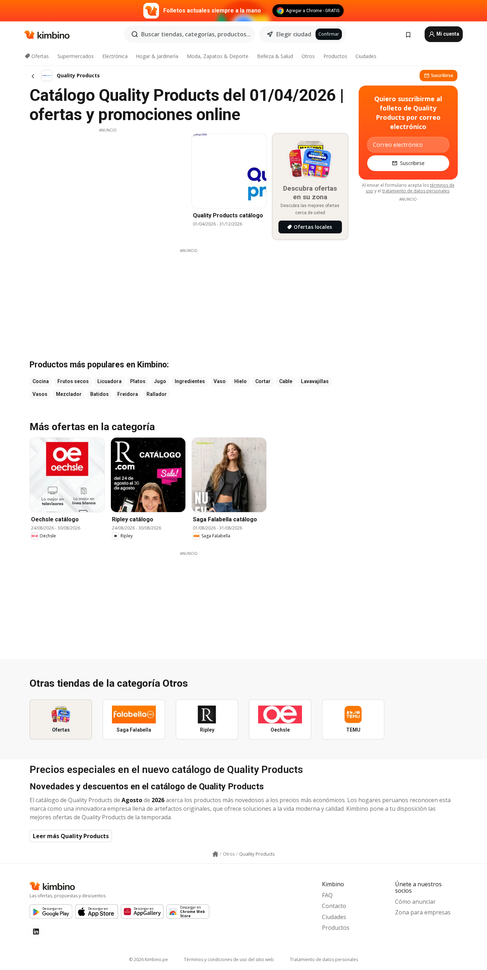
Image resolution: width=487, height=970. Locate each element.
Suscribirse (442, 75)
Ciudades (365, 56)
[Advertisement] (107, 183)
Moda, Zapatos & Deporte (217, 56)
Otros (308, 56)
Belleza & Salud (275, 56)
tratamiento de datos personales (415, 191)
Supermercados (75, 56)
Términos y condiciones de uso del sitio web (229, 959)
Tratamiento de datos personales (324, 959)
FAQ (327, 895)
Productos (335, 56)
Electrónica (115, 56)
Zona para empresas (423, 912)
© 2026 (148, 959)
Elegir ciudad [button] (293, 34)
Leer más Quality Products (71, 836)
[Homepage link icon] (215, 854)
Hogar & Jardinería (157, 56)
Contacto (334, 906)
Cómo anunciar (415, 901)
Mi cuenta (447, 34)
